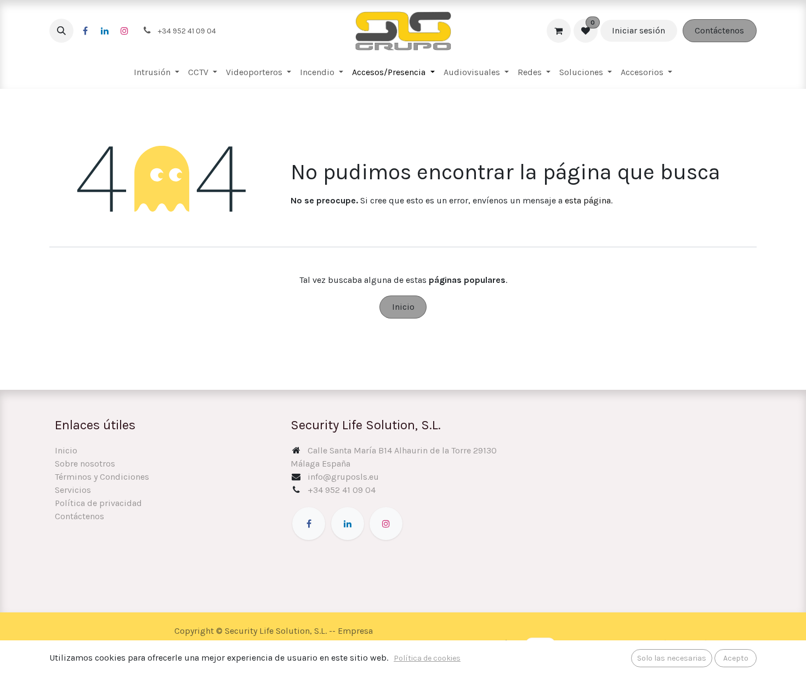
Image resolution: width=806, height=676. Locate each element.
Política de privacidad (98, 503)
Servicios (73, 490)
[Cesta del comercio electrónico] (559, 31)
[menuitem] (156, 72)
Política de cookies (427, 658)
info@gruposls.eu (343, 477)
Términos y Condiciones (102, 477)
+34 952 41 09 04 (342, 490)
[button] (61, 31)
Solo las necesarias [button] (671, 658)
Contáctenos (719, 30)
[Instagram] (124, 30)
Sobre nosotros (85, 463)
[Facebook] (85, 30)
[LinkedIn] (104, 30)
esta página (588, 200)
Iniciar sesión (638, 30)
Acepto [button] (735, 658)
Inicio (403, 307)
